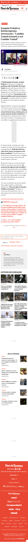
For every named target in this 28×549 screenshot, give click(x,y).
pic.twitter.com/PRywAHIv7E (10, 221)
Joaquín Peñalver (15, 242)
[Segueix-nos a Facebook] (8, 469)
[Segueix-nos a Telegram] (15, 469)
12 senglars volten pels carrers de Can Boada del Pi (10, 401)
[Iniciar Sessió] (26, 8)
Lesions (14, 246)
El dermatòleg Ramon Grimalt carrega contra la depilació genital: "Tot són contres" (7, 324)
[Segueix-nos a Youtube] (20, 469)
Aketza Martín (5, 365)
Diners (3, 356)
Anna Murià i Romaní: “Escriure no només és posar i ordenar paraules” (20, 288)
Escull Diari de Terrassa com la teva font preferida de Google (13, 237)
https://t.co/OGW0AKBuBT (12, 220)
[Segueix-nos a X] (10, 469)
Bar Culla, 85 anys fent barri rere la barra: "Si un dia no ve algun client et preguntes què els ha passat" (20, 306)
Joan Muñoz (8, 69)
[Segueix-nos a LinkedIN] (17, 469)
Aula (20, 2)
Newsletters (21, 5)
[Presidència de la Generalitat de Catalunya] (10, 486)
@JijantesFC (14, 202)
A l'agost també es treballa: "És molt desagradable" (9, 393)
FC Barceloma (6, 246)
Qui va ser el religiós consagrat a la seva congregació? (6, 287)
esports (21, 246)
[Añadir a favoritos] (17, 78)
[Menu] (22, 8)
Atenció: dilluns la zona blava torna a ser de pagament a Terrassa (9, 383)
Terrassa (4, 23)
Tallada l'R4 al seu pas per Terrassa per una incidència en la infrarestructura (7, 306)
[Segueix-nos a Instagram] (11, 469)
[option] (14, 58)
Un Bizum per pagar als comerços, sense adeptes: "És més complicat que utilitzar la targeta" (9, 361)
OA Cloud (21, 539)
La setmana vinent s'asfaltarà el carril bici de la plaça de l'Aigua (20, 324)
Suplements (15, 2)
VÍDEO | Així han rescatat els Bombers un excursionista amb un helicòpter (10, 372)
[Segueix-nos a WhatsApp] (13, 469)
